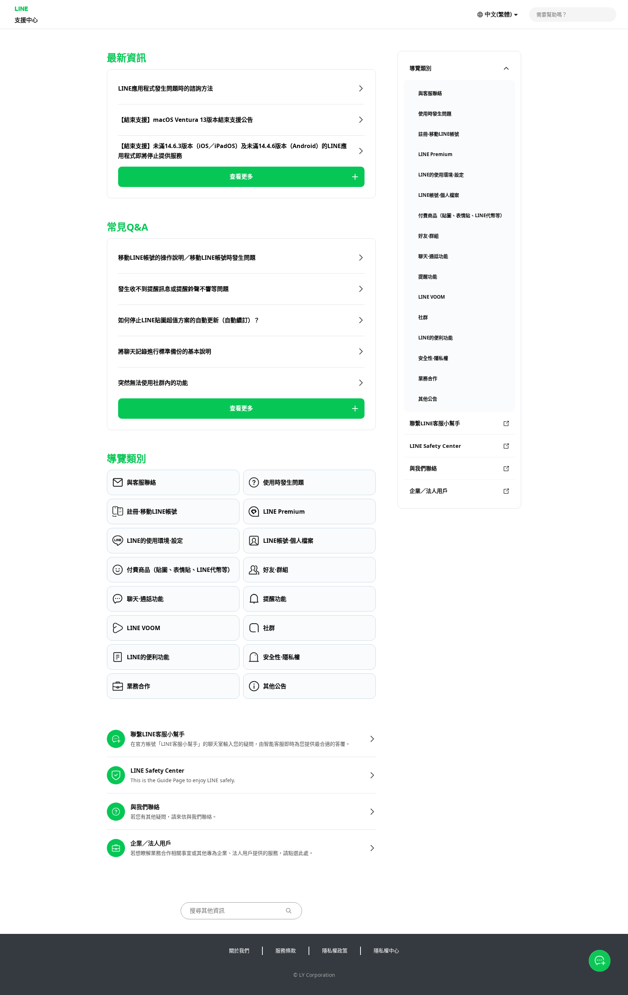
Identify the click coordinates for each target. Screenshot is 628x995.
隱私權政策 (334, 950)
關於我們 (239, 950)
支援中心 (26, 20)
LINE (21, 8)
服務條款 (285, 950)
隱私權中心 (386, 950)
